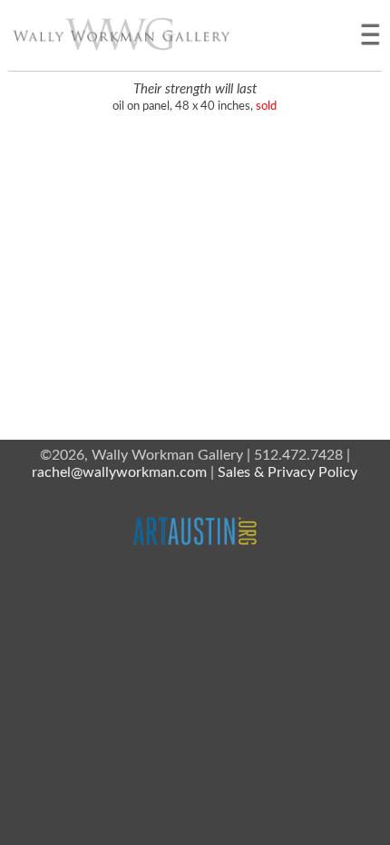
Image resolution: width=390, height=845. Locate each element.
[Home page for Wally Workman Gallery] (121, 34)
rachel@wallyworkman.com (119, 472)
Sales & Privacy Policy (287, 472)
